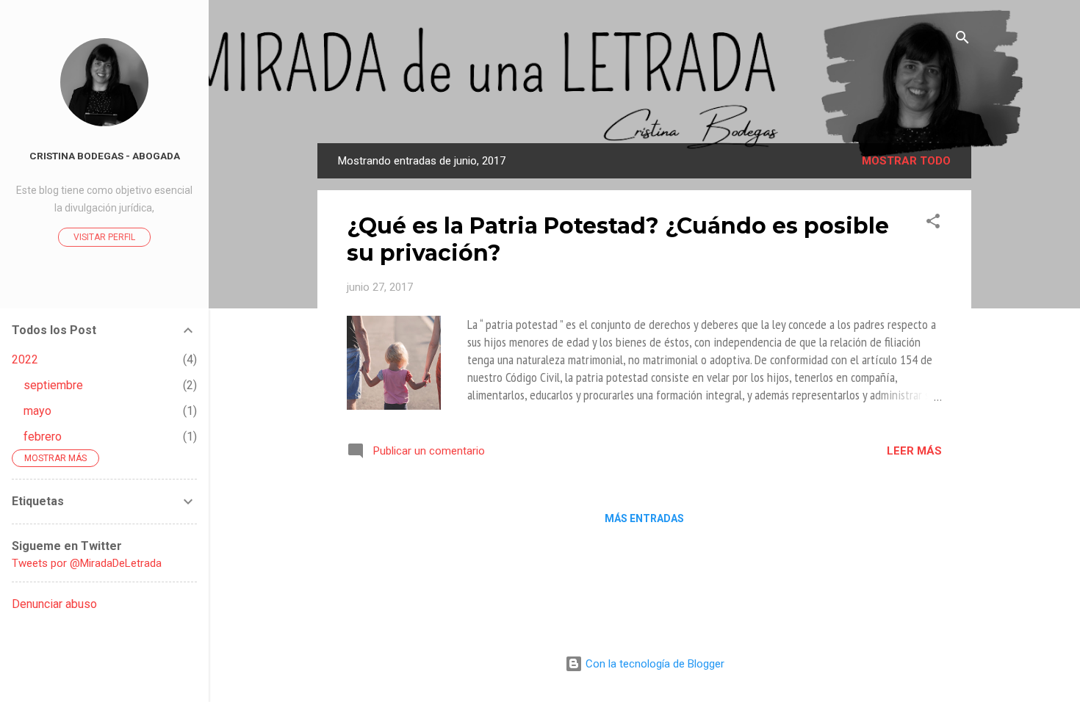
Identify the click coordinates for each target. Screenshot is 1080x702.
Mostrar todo (906, 160)
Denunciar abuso (54, 604)
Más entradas (644, 518)
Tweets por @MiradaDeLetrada (87, 563)
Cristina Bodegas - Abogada (104, 156)
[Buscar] (962, 40)
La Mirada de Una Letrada (644, 100)
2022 (25, 359)
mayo (37, 411)
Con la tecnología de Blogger (653, 663)
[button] (933, 223)
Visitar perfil (104, 237)
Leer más (914, 450)
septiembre (53, 385)
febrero (43, 437)
